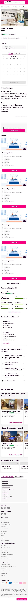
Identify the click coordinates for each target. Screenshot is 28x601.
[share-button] (22, 11)
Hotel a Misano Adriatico (7, 496)
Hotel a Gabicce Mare (6, 494)
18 (7, 71)
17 (3, 71)
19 (10, 71)
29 (20, 75)
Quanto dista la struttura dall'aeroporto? (11, 363)
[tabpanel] (14, 490)
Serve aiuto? (3, 545)
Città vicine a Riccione (7, 476)
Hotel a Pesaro (5, 492)
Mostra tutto (4, 111)
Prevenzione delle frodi (6, 559)
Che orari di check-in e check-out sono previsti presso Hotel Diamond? (13, 357)
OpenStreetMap (24, 116)
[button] (12, 17)
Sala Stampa (3, 538)
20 (14, 71)
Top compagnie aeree (5, 564)
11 (7, 68)
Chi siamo (3, 520)
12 (10, 68)
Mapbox (18, 116)
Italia (2, 6)
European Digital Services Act (7, 554)
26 (10, 75)
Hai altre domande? (10, 381)
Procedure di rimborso (5, 547)
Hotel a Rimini (5, 481)
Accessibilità (3, 556)
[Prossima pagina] (26, 476)
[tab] (7, 476)
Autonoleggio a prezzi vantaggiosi (8, 566)
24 (3, 75)
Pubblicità (3, 533)
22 (20, 71)
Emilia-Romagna (9, 6)
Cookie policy (4, 526)
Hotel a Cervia (5, 483)
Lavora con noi (4, 531)
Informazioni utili (4, 552)
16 (24, 68)
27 (14, 75)
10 (3, 68)
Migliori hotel (4, 573)
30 (24, 75)
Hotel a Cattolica (5, 491)
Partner (2, 535)
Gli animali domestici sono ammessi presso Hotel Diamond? (13, 369)
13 (14, 68)
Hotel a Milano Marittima (7, 485)
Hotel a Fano (5, 498)
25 (7, 75)
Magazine (3, 575)
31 (3, 78)
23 (24, 71)
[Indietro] (3, 56)
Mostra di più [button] (6, 343)
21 (17, 71)
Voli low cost (3, 568)
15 (20, 68)
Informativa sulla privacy (6, 524)
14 (17, 68)
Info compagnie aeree (5, 550)
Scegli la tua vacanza (5, 571)
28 (17, 75)
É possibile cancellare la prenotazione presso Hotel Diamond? (12, 375)
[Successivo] (24, 56)
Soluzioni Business (5, 540)
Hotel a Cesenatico (6, 487)
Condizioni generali (5, 522)
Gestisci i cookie (4, 529)
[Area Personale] (26, 2)
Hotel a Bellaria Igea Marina (8, 489)
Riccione (16, 6)
